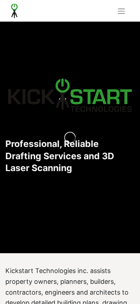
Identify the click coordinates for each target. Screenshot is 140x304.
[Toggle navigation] (121, 11)
